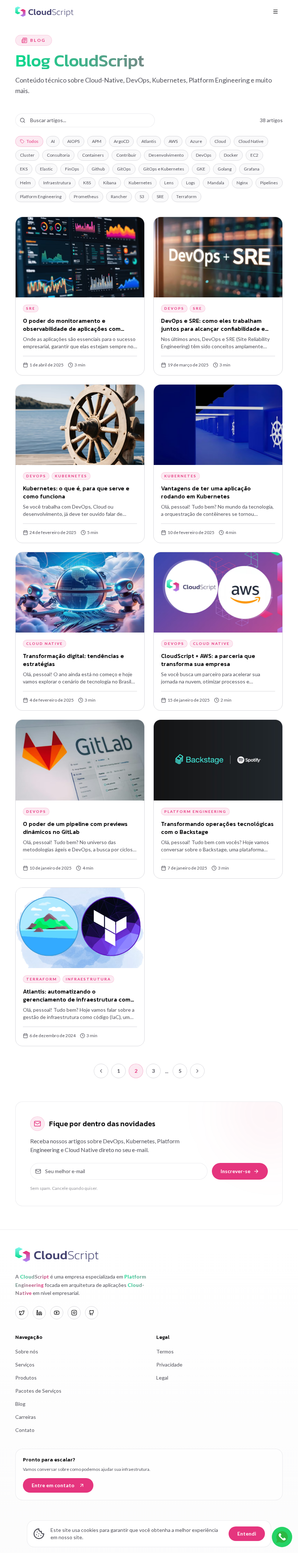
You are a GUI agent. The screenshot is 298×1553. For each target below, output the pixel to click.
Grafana (251, 169)
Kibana (109, 182)
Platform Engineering (40, 196)
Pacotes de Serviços (38, 1391)
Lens (169, 182)
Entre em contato (53, 1485)
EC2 (254, 155)
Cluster (27, 155)
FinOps (72, 169)
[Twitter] (21, 1312)
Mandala (216, 182)
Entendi (246, 1533)
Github (98, 169)
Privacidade (169, 1364)
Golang (224, 169)
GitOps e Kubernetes (163, 169)
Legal (162, 1378)
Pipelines (269, 182)
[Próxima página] (197, 1071)
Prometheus (86, 196)
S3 (142, 196)
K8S (87, 182)
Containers (93, 155)
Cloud (220, 141)
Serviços (25, 1364)
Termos (165, 1351)
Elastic (46, 169)
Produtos (26, 1378)
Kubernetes (140, 182)
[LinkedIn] (39, 1312)
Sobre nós (26, 1351)
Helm (25, 182)
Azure (196, 141)
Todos (33, 141)
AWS (173, 141)
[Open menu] (275, 11)
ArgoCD (121, 141)
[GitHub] (91, 1312)
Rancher (119, 196)
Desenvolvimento (166, 155)
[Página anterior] (101, 1071)
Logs (190, 182)
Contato (25, 1430)
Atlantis (148, 141)
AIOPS (73, 141)
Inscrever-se (235, 1171)
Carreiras (25, 1417)
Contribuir (126, 155)
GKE (201, 169)
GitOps (124, 169)
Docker (231, 155)
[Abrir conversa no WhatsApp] (282, 1537)
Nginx (242, 182)
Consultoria (58, 155)
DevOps (204, 155)
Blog (20, 1404)
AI (53, 141)
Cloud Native (250, 141)
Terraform (186, 196)
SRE (160, 196)
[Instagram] (74, 1312)
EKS (24, 169)
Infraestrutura (57, 182)
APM (96, 141)
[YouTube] (56, 1312)
